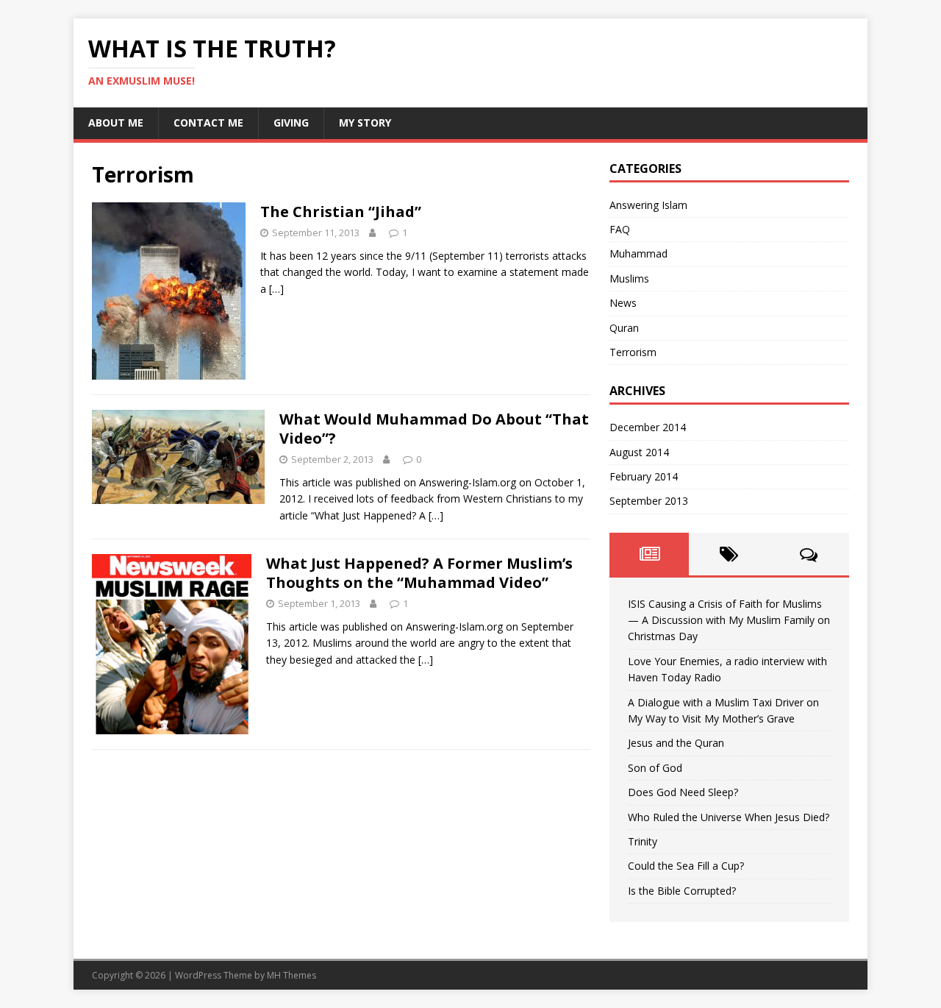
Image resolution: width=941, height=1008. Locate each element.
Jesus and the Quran (676, 743)
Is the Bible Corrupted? (682, 891)
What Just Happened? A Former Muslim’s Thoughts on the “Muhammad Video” (419, 572)
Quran (624, 328)
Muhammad (638, 253)
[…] (276, 289)
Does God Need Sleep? (683, 792)
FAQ (619, 229)
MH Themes (291, 975)
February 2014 (643, 476)
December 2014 (647, 427)
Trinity (642, 841)
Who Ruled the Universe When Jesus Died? (728, 817)
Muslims (629, 278)
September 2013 (648, 501)
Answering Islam (648, 205)
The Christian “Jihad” (340, 211)
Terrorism (632, 352)
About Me (115, 122)
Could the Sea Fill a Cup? (686, 866)
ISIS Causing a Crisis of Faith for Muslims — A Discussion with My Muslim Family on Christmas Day (729, 620)
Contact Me (208, 122)
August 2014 (639, 452)
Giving (291, 122)
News (623, 303)
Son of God (655, 768)
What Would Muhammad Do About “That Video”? (434, 428)
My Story (365, 122)
